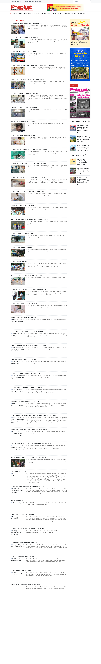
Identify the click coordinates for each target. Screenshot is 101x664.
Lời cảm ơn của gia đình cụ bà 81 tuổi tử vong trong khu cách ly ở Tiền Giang (32, 443)
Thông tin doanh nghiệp (80, 121)
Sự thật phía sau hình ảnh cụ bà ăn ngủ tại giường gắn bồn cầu (28, 177)
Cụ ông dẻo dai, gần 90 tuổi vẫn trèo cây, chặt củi (24, 542)
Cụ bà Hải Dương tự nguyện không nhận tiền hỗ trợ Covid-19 (27, 387)
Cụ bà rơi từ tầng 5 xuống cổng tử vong (21, 247)
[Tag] (21, 7)
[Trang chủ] (10, 13)
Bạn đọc (74, 13)
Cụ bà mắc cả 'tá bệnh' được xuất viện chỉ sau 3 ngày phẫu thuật (28, 163)
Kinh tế (59, 13)
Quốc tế (30, 13)
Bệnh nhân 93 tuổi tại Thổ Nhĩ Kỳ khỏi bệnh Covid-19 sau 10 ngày (29, 429)
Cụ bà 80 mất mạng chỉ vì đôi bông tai (21, 570)
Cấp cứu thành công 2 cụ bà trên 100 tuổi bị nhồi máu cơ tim (27, 331)
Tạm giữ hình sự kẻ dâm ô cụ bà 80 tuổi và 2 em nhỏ (25, 37)
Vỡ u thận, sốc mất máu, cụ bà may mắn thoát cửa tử (25, 93)
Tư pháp (20, 13)
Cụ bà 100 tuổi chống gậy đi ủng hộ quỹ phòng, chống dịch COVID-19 (29, 289)
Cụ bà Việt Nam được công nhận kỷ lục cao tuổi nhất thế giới (27, 528)
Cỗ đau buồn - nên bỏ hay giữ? (19, 471)
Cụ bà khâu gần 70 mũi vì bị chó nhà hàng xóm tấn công (26, 23)
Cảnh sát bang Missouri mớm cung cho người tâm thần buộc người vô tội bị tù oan (33, 415)
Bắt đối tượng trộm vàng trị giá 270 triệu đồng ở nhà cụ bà (27, 401)
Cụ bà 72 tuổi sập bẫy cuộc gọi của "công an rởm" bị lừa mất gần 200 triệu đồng (32, 65)
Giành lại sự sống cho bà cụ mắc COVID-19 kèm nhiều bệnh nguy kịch (30, 219)
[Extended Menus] (87, 13)
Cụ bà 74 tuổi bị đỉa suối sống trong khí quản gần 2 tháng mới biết (29, 149)
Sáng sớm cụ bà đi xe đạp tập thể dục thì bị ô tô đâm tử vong (27, 79)
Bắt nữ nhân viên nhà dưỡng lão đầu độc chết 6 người (25, 584)
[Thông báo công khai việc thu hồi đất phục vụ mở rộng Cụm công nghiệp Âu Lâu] (73, 161)
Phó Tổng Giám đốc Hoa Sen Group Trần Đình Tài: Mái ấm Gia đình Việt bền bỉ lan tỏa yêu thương (83, 129)
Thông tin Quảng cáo (78, 155)
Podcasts (36, 13)
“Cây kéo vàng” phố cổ (17, 500)
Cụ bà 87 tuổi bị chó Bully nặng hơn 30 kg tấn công (25, 303)
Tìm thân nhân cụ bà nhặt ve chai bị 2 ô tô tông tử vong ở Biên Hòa (29, 345)
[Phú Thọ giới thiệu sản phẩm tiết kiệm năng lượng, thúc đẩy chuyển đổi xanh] (73, 171)
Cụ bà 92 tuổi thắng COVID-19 (19, 261)
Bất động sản (66, 13)
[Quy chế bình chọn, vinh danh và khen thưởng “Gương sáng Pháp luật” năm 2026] (80, 33)
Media (25, 13)
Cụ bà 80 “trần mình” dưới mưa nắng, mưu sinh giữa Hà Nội (27, 486)
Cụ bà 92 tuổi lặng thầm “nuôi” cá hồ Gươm (22, 556)
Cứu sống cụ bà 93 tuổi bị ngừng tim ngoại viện (24, 107)
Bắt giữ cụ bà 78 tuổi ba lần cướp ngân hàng (23, 121)
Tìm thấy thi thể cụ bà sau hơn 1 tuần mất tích (23, 359)
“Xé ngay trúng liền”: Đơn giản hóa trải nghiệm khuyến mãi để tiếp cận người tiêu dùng (83, 181)
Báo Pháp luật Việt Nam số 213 (79, 114)
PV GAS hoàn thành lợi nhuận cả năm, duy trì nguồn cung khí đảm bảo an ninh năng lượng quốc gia (83, 149)
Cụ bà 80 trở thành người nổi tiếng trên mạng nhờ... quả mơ (27, 373)
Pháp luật (43, 13)
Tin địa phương (81, 13)
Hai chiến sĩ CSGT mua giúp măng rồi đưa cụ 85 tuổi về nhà (27, 275)
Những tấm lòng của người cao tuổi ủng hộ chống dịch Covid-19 (28, 457)
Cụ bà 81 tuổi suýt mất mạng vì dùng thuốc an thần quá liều (27, 191)
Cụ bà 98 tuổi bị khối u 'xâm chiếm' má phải (23, 135)
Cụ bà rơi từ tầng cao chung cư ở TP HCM (22, 233)
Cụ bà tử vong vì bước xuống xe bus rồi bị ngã (23, 51)
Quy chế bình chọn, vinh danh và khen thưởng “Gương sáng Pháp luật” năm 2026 (79, 42)
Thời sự (15, 13)
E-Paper (73, 85)
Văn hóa (54, 13)
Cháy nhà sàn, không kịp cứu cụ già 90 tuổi (22, 205)
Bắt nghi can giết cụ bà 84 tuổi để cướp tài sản (23, 317)
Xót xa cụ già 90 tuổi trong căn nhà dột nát (22, 514)
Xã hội (48, 13)
